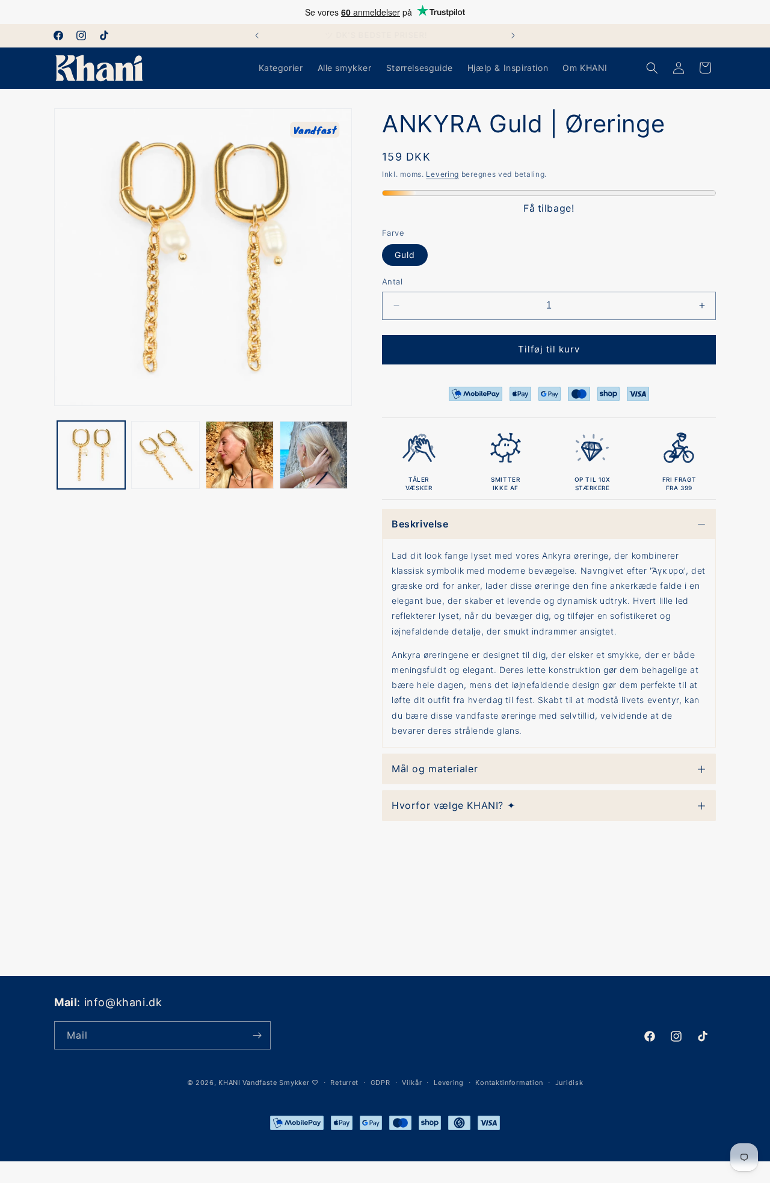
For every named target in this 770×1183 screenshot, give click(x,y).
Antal (392, 281)
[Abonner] (257, 1035)
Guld (405, 255)
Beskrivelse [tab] (420, 524)
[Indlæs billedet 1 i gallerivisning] (91, 455)
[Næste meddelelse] (513, 35)
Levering (442, 174)
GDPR (380, 1082)
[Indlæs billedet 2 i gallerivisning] (165, 455)
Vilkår (412, 1082)
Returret (344, 1082)
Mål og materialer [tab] (435, 769)
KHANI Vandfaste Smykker (263, 1082)
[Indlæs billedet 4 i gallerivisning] (314, 455)
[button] (652, 68)
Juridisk (569, 1082)
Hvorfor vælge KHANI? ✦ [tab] (453, 805)
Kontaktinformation (509, 1082)
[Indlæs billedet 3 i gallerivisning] (240, 455)
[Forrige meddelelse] (257, 35)
